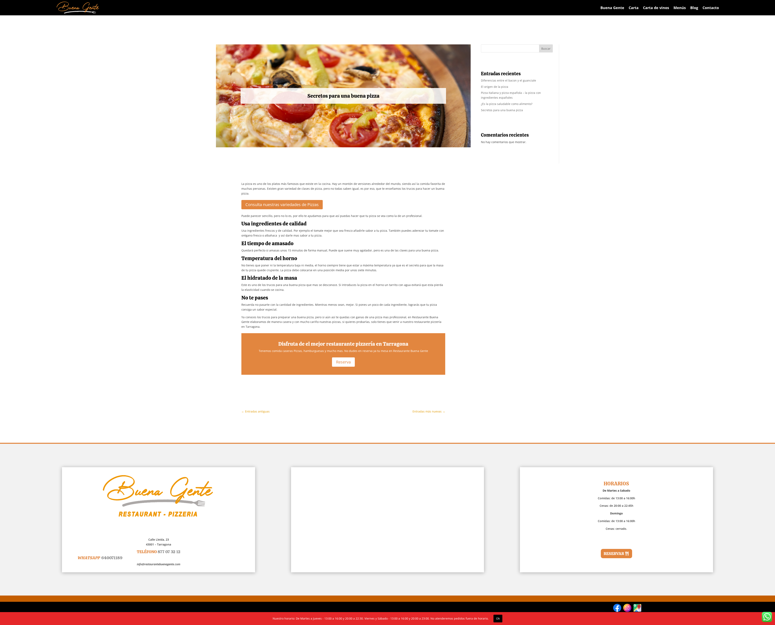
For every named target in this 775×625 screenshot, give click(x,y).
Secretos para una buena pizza (502, 110)
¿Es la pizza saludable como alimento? (506, 104)
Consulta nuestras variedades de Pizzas (282, 204)
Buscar (546, 48)
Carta (634, 7)
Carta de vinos (656, 7)
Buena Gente (612, 7)
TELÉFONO (158, 551)
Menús (679, 7)
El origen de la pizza (494, 87)
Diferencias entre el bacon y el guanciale (508, 80)
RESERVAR (614, 553)
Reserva (343, 362)
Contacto (711, 7)
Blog (694, 7)
